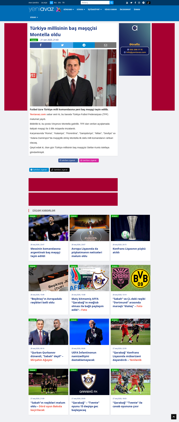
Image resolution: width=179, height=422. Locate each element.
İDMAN (137, 9)
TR (63, 2)
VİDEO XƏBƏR (111, 9)
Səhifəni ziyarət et (67, 162)
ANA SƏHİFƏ (34, 2)
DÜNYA (80, 9)
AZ (51, 2)
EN (59, 2)
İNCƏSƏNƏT (125, 9)
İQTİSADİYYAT (94, 9)
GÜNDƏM (68, 9)
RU (55, 2)
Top (173, 416)
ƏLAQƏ (44, 2)
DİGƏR (33, 17)
